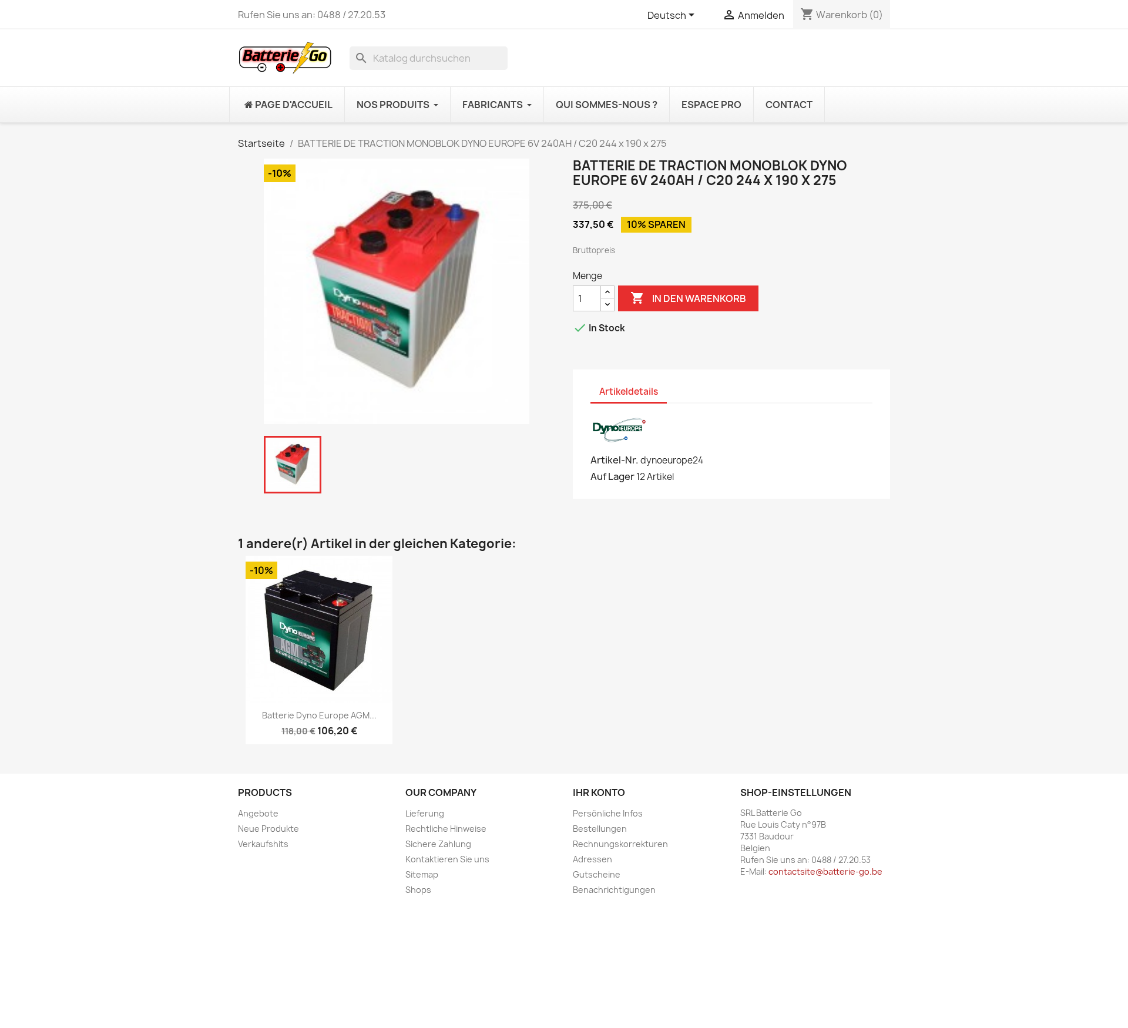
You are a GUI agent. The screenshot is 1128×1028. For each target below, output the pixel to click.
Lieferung (424, 813)
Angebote (258, 813)
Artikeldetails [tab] (628, 391)
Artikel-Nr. (614, 460)
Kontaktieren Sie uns (447, 859)
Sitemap (421, 874)
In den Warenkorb (688, 298)
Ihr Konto (599, 792)
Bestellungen (600, 828)
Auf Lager (612, 476)
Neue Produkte (268, 828)
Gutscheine (596, 874)
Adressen (592, 859)
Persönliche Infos (608, 813)
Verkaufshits (263, 843)
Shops (418, 889)
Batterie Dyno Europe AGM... (319, 715)
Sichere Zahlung (438, 843)
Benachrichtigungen (614, 889)
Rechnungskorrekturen (620, 843)
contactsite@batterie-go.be (825, 871)
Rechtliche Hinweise (445, 828)
